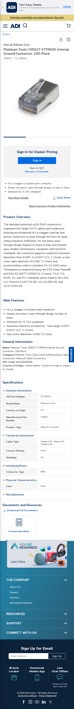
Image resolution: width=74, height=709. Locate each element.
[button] (71, 354)
